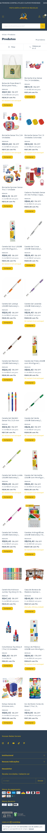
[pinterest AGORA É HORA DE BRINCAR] (24, 743)
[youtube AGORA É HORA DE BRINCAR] (13, 743)
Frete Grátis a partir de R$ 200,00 (23, 8)
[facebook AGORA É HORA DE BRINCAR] (8, 743)
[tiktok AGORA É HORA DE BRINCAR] (19, 743)
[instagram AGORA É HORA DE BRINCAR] (3, 743)
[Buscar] (42, 26)
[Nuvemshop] (11, 823)
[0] (44, 16)
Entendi (31, 829)
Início (4, 35)
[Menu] (3, 17)
